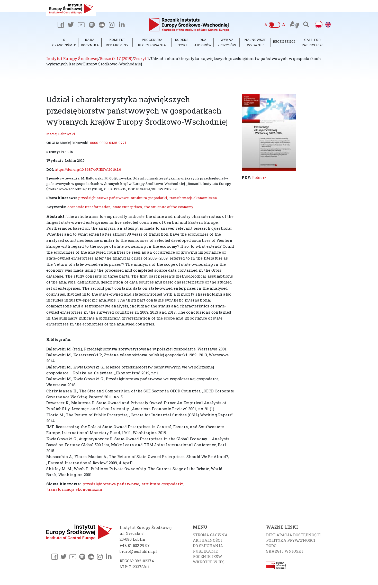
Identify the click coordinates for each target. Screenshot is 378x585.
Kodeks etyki (181, 42)
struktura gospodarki (149, 197)
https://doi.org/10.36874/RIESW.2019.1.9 (88, 169)
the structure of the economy (168, 206)
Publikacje (205, 551)
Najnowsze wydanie (255, 42)
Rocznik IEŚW (207, 556)
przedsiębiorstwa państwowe (103, 197)
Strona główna (210, 534)
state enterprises (127, 206)
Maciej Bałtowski (60, 134)
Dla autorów (203, 42)
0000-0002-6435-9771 (108, 142)
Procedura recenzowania (152, 42)
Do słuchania (208, 545)
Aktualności (207, 540)
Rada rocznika (90, 42)
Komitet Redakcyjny (117, 42)
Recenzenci (284, 41)
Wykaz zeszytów (227, 42)
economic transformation (89, 206)
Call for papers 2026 (312, 42)
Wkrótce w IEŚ (208, 561)
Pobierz (259, 177)
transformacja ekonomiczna (193, 197)
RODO (271, 545)
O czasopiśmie (64, 42)
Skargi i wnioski (284, 551)
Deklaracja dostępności (293, 534)
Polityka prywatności (290, 540)
